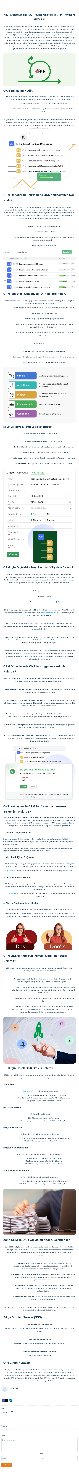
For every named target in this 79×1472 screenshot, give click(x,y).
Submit (7, 1465)
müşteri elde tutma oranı (49, 613)
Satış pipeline (27, 1091)
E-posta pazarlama (10, 893)
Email (41, 1453)
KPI (58, 602)
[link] (3, 1400)
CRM (12, 1412)
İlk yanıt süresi (10, 870)
